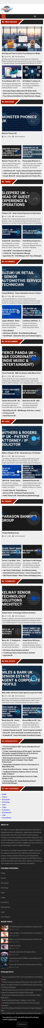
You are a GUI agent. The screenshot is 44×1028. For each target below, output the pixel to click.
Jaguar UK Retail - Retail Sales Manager (11, 321)
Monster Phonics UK (9, 133)
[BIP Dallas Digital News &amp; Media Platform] (7, 9)
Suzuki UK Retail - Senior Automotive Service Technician (22, 293)
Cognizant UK (7, 655)
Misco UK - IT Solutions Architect (11, 640)
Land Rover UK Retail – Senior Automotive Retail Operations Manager (32, 321)
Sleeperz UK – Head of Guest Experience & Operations (21, 213)
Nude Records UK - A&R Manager (32, 401)
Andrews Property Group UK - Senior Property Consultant (22, 730)
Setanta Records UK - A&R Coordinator (11, 401)
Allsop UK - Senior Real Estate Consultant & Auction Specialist (22, 733)
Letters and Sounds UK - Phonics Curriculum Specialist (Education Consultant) (22, 173)
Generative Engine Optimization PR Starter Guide (20, 91)
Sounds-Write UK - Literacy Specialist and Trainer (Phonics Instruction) (22, 176)
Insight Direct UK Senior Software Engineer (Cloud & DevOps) (32, 640)
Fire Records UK (8, 413)
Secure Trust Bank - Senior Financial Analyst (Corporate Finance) (11, 560)
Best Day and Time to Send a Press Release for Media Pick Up (22, 53)
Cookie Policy (12, 1019)
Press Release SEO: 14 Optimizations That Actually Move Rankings (11, 81)
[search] (35, 16)
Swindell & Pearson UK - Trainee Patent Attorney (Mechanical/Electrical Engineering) (32, 481)
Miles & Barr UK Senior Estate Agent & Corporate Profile (22, 693)
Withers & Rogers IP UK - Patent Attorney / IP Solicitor (21, 453)
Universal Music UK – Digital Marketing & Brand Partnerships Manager (19, 782)
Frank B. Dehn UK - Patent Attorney (15, 490)
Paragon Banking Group (10, 533)
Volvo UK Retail (8, 330)
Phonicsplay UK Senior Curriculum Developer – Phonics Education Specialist (32, 161)
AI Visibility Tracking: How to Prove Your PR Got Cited (32, 81)
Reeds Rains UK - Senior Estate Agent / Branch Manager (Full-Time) (11, 720)
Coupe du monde (14, 946)
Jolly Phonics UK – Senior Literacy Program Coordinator (22, 171)
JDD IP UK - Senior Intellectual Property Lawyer (11, 481)
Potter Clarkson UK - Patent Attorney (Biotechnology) (21, 495)
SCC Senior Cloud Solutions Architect (16, 650)
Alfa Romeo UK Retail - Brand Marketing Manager (20, 333)
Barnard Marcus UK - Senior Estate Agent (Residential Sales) (32, 720)
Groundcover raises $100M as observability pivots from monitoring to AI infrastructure (26, 958)
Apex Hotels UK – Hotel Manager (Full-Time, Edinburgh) (22, 256)
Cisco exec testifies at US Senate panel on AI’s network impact (26, 965)
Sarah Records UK (9, 416)
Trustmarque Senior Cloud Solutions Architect (19, 653)
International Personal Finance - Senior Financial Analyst (22, 573)
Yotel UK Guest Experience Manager (32, 241)
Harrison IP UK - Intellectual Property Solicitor (19, 493)
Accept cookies (22, 1024)
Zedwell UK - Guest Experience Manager (11, 241)
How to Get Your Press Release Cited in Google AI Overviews (22, 93)
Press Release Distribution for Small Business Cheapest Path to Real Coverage (22, 96)
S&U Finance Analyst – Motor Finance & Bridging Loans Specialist (22, 575)
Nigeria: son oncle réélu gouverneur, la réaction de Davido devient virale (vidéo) (26, 939)
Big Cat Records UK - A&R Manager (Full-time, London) (22, 410)
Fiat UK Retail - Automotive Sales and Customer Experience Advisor (22, 336)
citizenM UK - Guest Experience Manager (17, 251)
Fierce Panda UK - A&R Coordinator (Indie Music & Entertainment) (22, 373)
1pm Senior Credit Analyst (32, 560)
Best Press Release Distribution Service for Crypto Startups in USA (19, 777)
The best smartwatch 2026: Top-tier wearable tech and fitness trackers (21, 748)
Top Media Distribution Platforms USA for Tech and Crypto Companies (20, 773)
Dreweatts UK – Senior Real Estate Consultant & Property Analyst (22, 735)
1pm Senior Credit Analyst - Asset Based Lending (20, 570)
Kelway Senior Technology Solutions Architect (19, 613)
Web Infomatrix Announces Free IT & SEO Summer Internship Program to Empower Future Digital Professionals (19, 760)
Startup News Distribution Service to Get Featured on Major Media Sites (20, 766)
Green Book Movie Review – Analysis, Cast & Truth (20, 769)
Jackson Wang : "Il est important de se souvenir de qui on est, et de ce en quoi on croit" (26, 933)
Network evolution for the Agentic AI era (22, 952)
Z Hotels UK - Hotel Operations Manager (16, 253)
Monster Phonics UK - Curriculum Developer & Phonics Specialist (11, 161)
